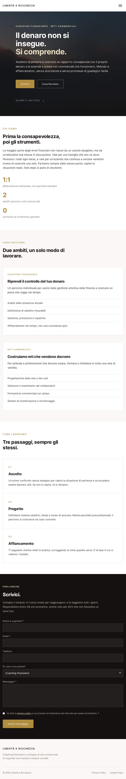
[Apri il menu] (120, 6)
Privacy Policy (99, 772)
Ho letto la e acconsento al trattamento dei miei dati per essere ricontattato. (53, 713)
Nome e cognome (13, 621)
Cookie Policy (116, 772)
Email (6, 636)
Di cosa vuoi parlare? (14, 666)
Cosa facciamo (50, 84)
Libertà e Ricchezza (19, 5)
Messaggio (9, 682)
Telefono (7, 651)
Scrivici (25, 84)
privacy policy (24, 713)
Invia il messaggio (18, 723)
